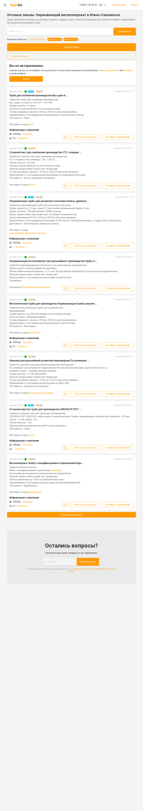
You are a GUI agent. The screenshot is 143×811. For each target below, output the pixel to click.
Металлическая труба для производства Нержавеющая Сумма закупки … (53, 303)
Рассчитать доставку (85, 137)
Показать (27, 134)
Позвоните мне (88, 561)
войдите (128, 70)
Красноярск (34, 332)
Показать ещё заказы (71, 514)
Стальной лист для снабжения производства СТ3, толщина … (45, 152)
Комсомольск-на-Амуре (40, 393)
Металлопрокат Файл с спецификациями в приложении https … (46, 463)
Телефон (50, 561)
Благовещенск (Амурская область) (27, 233)
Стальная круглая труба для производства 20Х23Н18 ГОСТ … (45, 409)
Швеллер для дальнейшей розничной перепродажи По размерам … (49, 360)
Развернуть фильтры (19, 56)
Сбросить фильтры (37, 39)
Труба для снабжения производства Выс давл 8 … (38, 95)
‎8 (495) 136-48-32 (88, 4)
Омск (31, 124)
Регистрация (119, 5)
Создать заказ (71, 47)
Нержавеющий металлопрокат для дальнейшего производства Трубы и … (53, 261)
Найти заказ (15, 31)
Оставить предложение (118, 137)
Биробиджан (35, 492)
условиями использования (82, 569)
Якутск (31, 184)
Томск (31, 435)
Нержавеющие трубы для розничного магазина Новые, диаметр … (49, 201)
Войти (134, 5)
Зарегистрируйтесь (109, 70)
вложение (57, 470)
